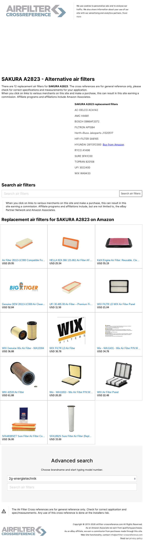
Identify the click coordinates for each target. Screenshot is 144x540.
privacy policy (135, 538)
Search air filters (130, 193)
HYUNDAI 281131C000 (88, 144)
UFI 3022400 (82, 167)
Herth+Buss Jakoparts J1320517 (94, 132)
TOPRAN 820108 (84, 161)
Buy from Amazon (113, 144)
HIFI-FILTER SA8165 (86, 138)
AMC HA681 (82, 115)
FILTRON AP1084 (85, 127)
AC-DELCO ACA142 (86, 109)
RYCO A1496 (82, 150)
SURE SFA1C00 (83, 156)
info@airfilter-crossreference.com (126, 535)
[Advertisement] (72, 48)
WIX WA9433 (82, 173)
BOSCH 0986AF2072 (87, 121)
